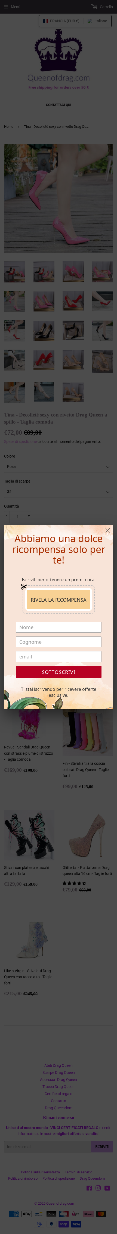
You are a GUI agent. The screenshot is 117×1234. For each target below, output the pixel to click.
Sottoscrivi (58, 672)
